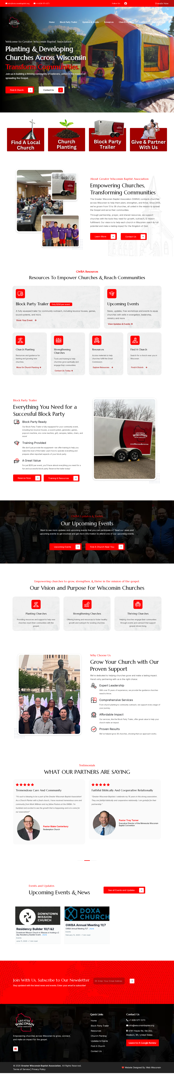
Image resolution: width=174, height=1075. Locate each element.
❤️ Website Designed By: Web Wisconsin (141, 1067)
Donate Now (162, 3)
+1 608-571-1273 (42, 3)
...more (44, 935)
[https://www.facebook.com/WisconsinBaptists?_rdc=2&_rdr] (139, 3)
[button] (149, 779)
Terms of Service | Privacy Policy (29, 1069)
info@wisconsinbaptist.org (18, 3)
